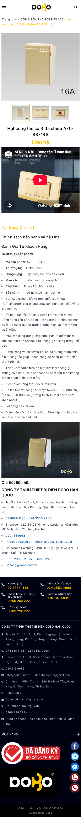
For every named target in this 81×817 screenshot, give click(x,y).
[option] (40, 67)
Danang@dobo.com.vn (22, 565)
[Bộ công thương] (30, 753)
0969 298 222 (16, 559)
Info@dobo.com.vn (19, 541)
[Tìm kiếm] (76, 7)
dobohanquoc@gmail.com (53, 541)
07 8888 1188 (16, 518)
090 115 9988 (16, 535)
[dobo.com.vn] (41, 7)
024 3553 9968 (40, 518)
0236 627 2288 (40, 559)
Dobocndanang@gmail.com (24, 699)
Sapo (49, 812)
